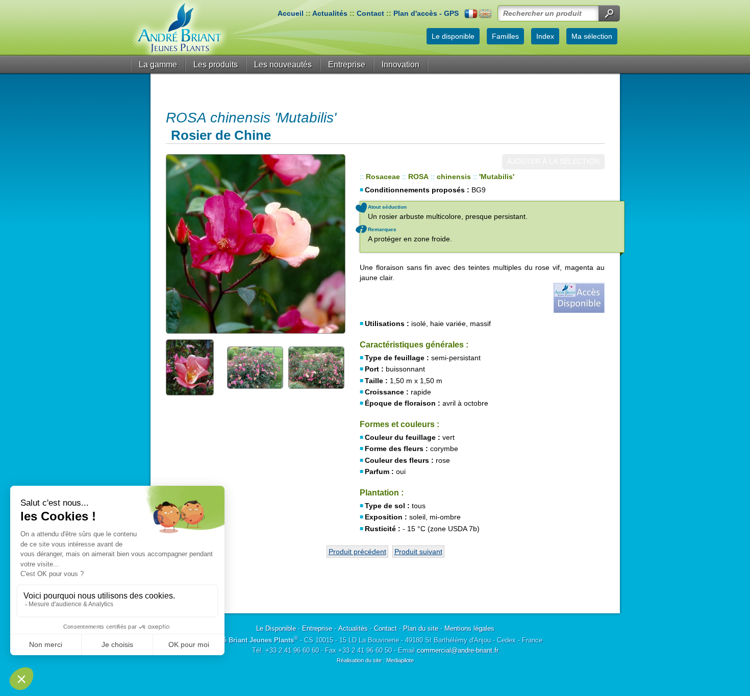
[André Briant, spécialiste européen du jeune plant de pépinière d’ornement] (179, 28)
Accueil (291, 13)
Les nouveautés (283, 64)
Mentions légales (469, 628)
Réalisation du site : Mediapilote (375, 660)
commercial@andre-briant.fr (457, 650)
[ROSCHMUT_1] (255, 244)
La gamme (158, 64)
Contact (370, 13)
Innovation (400, 64)
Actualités (329, 13)
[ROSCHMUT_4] (316, 367)
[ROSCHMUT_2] (194, 367)
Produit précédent (357, 552)
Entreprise (346, 64)
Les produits (215, 64)
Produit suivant (418, 552)
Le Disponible (276, 628)
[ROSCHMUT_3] (255, 367)
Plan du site (420, 628)
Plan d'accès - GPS (426, 13)
